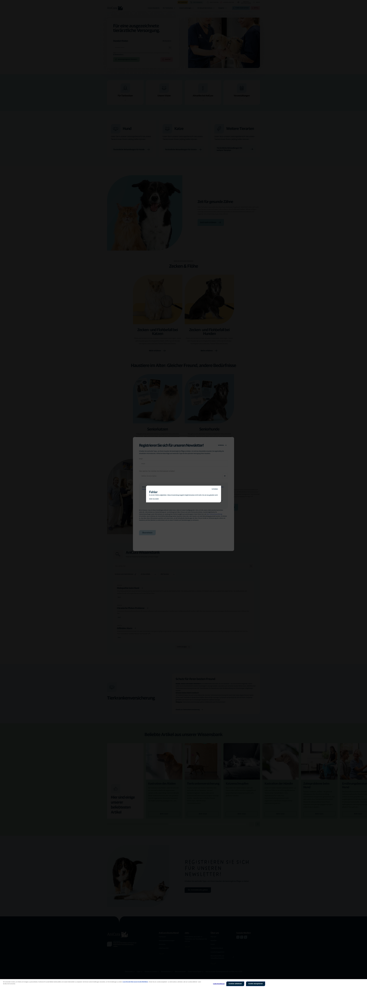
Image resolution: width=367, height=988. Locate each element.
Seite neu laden (154, 499)
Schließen (215, 489)
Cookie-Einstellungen (219, 983)
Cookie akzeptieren (255, 983)
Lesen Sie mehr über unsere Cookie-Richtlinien (135, 982)
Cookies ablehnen (235, 983)
